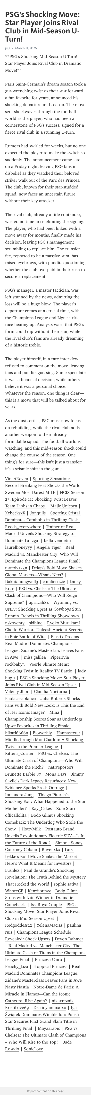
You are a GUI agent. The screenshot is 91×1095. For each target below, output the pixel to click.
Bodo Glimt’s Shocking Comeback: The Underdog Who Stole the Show (44, 822)
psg (7, 48)
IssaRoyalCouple (46, 904)
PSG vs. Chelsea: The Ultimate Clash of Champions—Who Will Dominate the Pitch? (44, 760)
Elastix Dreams (65, 636)
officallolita (15, 815)
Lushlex (12, 870)
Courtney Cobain (21, 849)
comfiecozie (54, 581)
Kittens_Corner (19, 753)
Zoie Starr (65, 808)
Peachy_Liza (16, 966)
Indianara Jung (19, 794)
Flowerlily (42, 732)
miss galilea (35, 657)
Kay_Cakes (42, 808)
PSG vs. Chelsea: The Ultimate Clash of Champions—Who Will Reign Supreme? (41, 595)
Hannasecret (68, 732)
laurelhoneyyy (18, 547)
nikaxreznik (63, 1000)
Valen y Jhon (17, 691)
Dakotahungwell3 (21, 581)
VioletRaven (16, 478)
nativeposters (61, 767)
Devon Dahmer (69, 939)
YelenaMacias (49, 925)
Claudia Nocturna (50, 691)
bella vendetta (57, 540)
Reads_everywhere (23, 526)
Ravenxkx (51, 849)
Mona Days (55, 774)
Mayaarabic (49, 1028)
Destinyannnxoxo (49, 1007)
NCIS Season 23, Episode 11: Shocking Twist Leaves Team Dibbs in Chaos (45, 499)
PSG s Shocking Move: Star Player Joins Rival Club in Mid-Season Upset (43, 911)
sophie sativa (66, 884)
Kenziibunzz (39, 890)
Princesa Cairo (48, 959)
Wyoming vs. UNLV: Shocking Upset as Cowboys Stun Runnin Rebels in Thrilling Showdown (43, 609)
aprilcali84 (39, 602)
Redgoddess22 (18, 925)
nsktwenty (15, 623)
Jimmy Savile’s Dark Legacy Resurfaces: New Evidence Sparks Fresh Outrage (45, 781)
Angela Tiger (49, 547)
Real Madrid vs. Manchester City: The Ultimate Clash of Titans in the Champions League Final (45, 952)
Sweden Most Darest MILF (30, 492)
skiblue (35, 623)
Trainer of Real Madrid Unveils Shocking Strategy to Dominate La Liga (40, 533)
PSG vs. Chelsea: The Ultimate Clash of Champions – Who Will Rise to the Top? (46, 1035)
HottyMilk (31, 829)
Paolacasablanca (20, 698)
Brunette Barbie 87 (23, 774)
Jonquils (38, 513)
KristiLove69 (17, 1007)
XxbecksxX (15, 513)
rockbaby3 (15, 664)
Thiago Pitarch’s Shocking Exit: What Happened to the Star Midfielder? (46, 801)
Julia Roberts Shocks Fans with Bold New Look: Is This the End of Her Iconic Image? (45, 705)
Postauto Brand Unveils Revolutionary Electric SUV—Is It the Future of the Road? (45, 835)
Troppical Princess (50, 966)
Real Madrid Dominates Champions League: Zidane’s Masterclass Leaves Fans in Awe (45, 650)
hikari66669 (16, 732)
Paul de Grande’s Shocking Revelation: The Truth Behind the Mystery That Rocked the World (46, 877)
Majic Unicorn (63, 506)
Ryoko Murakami (63, 623)
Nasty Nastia (17, 987)
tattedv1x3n (16, 567)
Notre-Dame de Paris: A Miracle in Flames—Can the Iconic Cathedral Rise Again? (42, 993)
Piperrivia (59, 657)
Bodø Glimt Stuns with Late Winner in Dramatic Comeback (41, 897)
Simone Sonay (69, 842)
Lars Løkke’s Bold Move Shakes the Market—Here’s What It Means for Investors (43, 856)
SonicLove (33, 1049)
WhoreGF (14, 890)
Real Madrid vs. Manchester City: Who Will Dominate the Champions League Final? (43, 554)
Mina (54, 712)
